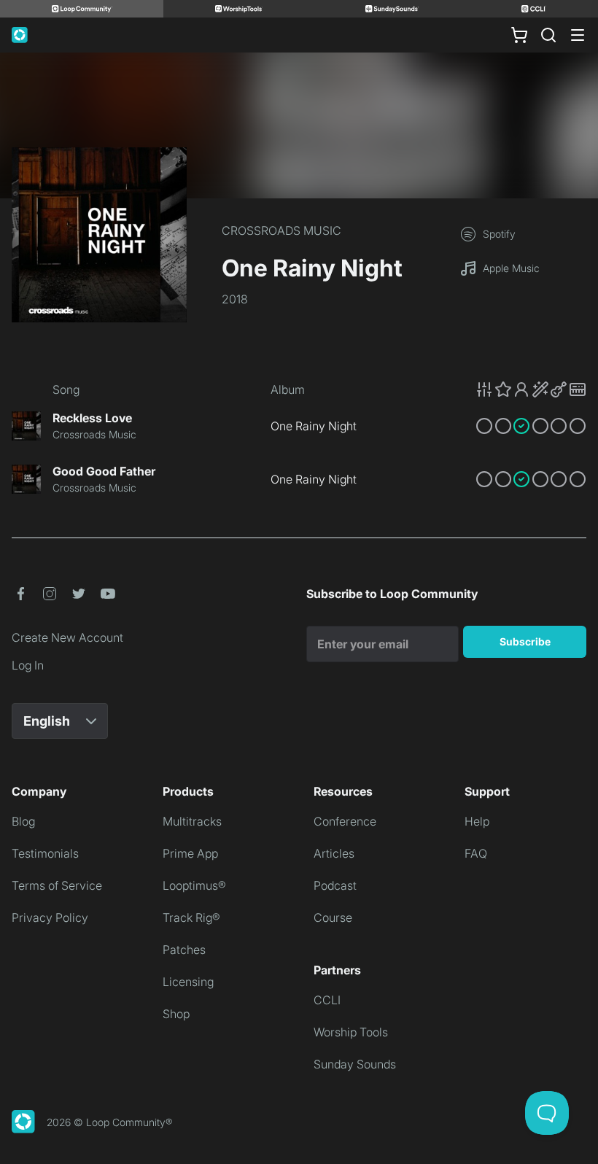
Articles (334, 853)
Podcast (335, 885)
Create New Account (67, 637)
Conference (345, 821)
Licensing (188, 981)
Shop (176, 1013)
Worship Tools (351, 1032)
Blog (23, 821)
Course (333, 917)
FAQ (476, 853)
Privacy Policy (50, 917)
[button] (530, 389)
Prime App (190, 853)
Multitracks (192, 821)
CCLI (327, 1000)
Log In (28, 665)
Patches (184, 949)
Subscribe (525, 641)
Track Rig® (191, 917)
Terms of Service (57, 885)
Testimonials (45, 853)
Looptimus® (194, 885)
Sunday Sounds (355, 1064)
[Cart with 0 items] (519, 35)
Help (477, 821)
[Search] (548, 35)
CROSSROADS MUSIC (281, 230)
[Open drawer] (577, 35)
